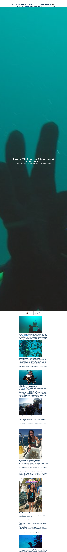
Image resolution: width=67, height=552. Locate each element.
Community (31, 6)
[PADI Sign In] (54, 6)
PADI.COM (13, 4)
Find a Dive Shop (42, 4)
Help (50, 4)
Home (17, 6)
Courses (16, 4)
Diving (20, 6)
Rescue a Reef (23, 388)
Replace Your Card (47, 4)
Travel (25, 4)
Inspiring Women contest (25, 335)
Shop (27, 4)
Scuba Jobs (35, 6)
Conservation (22, 4)
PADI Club (19, 4)
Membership (30, 4)
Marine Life (40, 6)
